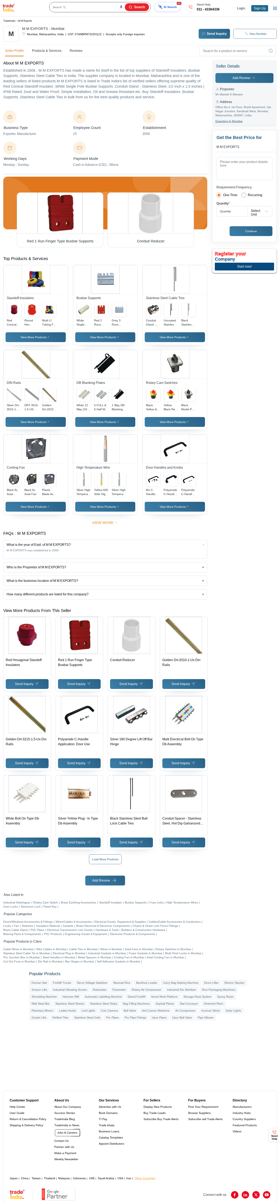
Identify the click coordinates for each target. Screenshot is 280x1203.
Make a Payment (65, 1153)
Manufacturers (242, 1106)
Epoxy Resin (225, 996)
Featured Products (245, 1125)
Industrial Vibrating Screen (70, 989)
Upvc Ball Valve (182, 1017)
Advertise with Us (110, 1106)
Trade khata (106, 1125)
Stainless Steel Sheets (69, 1003)
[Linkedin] (245, 1195)
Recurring (255, 195)
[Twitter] (256, 1195)
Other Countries (145, 1178)
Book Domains (108, 1113)
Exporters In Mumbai (228, 121)
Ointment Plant (213, 1003)
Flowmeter (119, 989)
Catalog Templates (111, 1137)
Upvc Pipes (159, 1017)
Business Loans (109, 1131)
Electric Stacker (234, 982)
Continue (251, 231)
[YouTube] (267, 1195)
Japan (14, 1178)
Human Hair (39, 982)
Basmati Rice (121, 982)
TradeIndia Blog (64, 1119)
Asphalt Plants (165, 1003)
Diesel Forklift (136, 996)
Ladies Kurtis (67, 1010)
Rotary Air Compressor (146, 989)
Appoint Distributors (111, 1143)
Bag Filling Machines (136, 1003)
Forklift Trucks (62, 982)
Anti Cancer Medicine (156, 1010)
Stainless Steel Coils (87, 1017)
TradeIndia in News (66, 1125)
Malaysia (64, 1178)
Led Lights (88, 1010)
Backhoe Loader (146, 982)
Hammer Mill (71, 996)
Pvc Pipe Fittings (135, 1017)
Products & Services (46, 50)
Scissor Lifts (39, 989)
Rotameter (100, 989)
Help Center (17, 1106)
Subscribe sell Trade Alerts (205, 1119)
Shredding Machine (44, 996)
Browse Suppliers (199, 1113)
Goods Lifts (39, 1017)
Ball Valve (130, 1010)
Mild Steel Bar (41, 1003)
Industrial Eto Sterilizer (181, 989)
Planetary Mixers (42, 1010)
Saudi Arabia (106, 1178)
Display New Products (157, 1106)
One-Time (230, 195)
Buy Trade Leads (154, 1113)
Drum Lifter (211, 982)
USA (120, 1178)
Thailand (49, 1178)
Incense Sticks (210, 1010)
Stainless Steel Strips (103, 1003)
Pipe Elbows (206, 1017)
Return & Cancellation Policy (28, 1119)
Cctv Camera (109, 1010)
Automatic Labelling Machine (103, 996)
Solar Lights (233, 1010)
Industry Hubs (242, 1113)
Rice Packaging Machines (218, 989)
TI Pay (103, 1119)
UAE (92, 1178)
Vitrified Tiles (60, 1017)
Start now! (244, 266)
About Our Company (67, 1106)
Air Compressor (185, 1010)
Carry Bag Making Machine (180, 982)
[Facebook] (235, 1195)
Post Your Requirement (203, 1106)
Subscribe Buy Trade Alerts (161, 1119)
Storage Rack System (197, 996)
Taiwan (36, 1178)
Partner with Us (64, 1147)
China (24, 1178)
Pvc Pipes (112, 1017)
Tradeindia (9, 20)
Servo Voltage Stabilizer (92, 982)
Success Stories (64, 1113)
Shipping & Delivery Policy (26, 1125)
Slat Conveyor (189, 1003)
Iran (128, 1178)
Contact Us (61, 1140)
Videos (237, 1131)
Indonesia (79, 1178)
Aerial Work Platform (164, 996)
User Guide (17, 1113)
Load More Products (105, 859)
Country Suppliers (244, 1119)
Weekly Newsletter (66, 1159)
